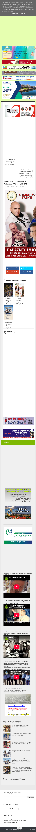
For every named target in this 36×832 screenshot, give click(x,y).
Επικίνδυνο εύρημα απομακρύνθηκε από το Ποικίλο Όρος (21, 734)
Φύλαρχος (6, 829)
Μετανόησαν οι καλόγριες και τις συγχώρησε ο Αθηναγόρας (20, 726)
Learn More (15, 14)
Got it (23, 14)
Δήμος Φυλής (10, 186)
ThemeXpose (32, 829)
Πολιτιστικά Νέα (19, 186)
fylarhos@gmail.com (10, 822)
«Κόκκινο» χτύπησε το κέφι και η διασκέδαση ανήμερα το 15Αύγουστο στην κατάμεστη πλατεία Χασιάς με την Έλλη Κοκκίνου (22, 769)
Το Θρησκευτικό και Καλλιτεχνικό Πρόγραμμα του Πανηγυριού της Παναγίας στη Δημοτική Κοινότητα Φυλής (21, 761)
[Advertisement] (18, 27)
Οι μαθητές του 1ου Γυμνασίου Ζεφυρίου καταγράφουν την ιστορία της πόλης (14, 690)
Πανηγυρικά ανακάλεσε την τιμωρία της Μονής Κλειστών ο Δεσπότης (21, 742)
